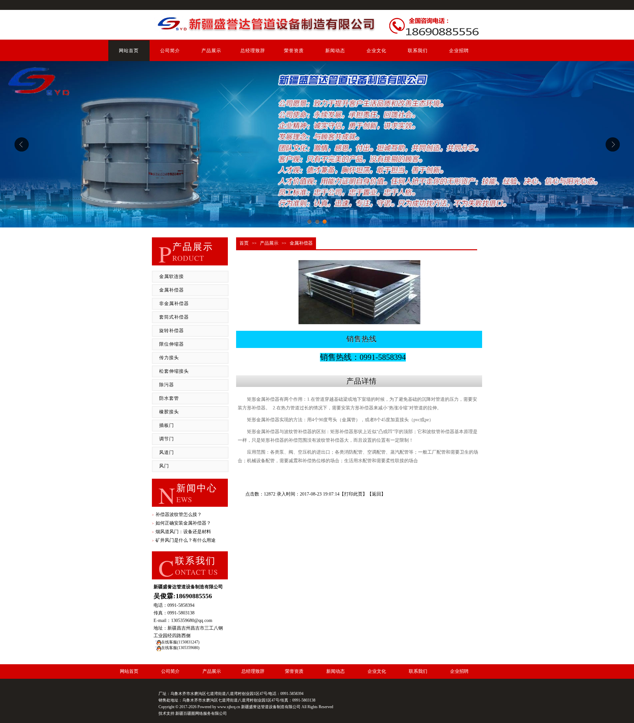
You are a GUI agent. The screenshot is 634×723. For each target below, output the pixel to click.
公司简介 (170, 50)
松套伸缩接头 (174, 371)
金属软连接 (171, 276)
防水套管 (169, 398)
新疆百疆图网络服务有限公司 (201, 713)
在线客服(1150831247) (180, 642)
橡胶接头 (169, 411)
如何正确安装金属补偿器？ (181, 523)
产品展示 (211, 50)
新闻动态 (335, 50)
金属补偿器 (171, 290)
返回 (376, 494)
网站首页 (129, 50)
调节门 (166, 438)
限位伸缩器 (171, 344)
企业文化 (376, 50)
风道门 (166, 452)
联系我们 (418, 50)
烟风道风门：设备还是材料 (181, 531)
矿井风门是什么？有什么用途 (184, 540)
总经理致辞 (252, 50)
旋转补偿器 (171, 330)
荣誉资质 (294, 50)
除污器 (166, 384)
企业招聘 (459, 50)
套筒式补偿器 (174, 317)
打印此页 (353, 494)
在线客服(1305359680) (180, 647)
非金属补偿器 (174, 303)
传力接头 (169, 357)
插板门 (166, 425)
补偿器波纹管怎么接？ (177, 514)
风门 (164, 466)
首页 (244, 243)
